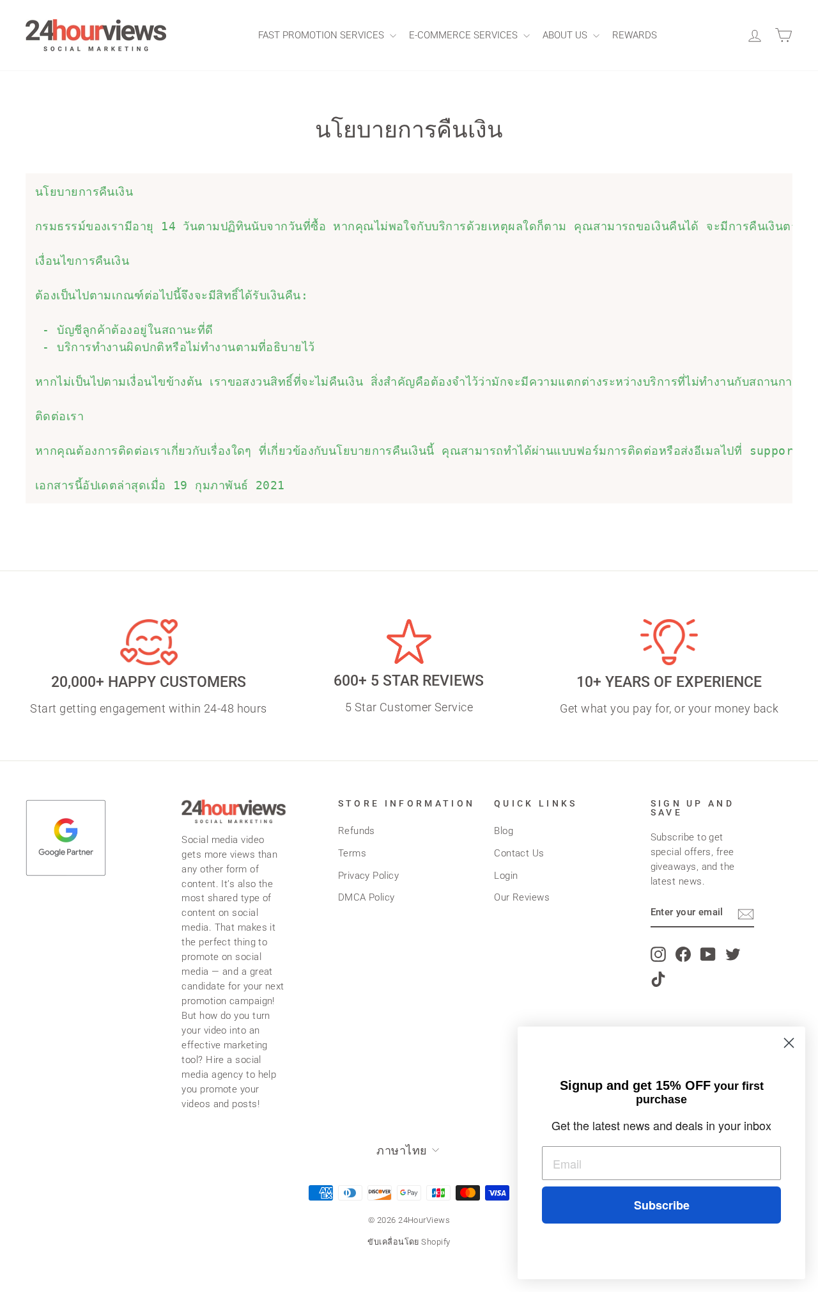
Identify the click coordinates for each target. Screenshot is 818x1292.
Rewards (634, 35)
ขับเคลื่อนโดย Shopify (408, 1242)
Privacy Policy (368, 875)
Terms (352, 853)
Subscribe (662, 1205)
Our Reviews (522, 897)
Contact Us (519, 853)
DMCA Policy (366, 897)
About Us (566, 35)
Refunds (356, 831)
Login (506, 875)
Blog (503, 831)
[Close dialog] (789, 1043)
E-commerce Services (464, 35)
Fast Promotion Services (322, 35)
